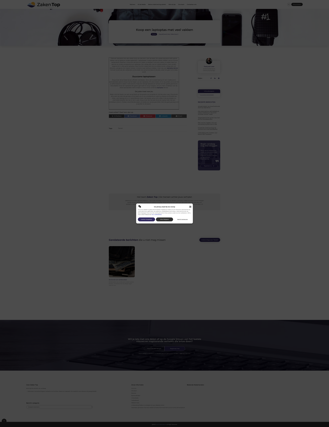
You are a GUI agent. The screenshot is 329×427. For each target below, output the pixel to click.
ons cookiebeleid (157, 214)
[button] (190, 207)
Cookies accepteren (146, 219)
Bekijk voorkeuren (182, 219)
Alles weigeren (164, 219)
